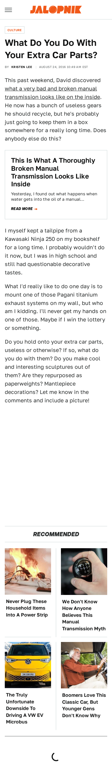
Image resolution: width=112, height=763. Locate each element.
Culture (14, 30)
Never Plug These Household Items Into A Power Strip (27, 608)
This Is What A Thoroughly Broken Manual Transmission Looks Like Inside (53, 172)
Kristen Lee (21, 67)
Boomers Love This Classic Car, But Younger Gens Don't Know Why (84, 705)
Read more (22, 208)
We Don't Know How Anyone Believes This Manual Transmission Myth (84, 615)
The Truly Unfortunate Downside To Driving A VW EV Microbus (24, 708)
